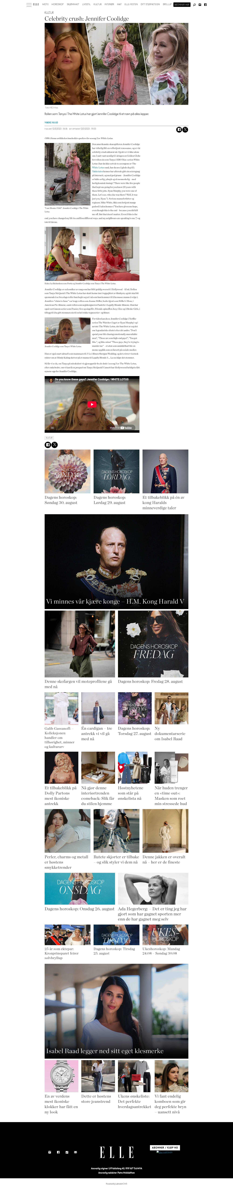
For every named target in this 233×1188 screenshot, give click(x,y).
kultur (49, 438)
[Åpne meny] (29, 4)
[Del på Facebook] (179, 130)
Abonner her (181, 5)
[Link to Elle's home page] (116, 1152)
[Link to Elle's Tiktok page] (67, 1152)
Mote (45, 4)
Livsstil (86, 4)
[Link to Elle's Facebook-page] (58, 1152)
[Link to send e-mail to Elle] (75, 1152)
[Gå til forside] (36, 4)
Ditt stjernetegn (150, 4)
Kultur (98, 4)
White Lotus (98, 167)
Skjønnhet (73, 4)
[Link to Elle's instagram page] (50, 1152)
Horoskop (58, 4)
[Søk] (194, 5)
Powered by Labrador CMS (116, 1184)
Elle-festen (131, 4)
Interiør (109, 4)
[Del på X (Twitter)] (185, 130)
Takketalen (97, 171)
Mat (119, 4)
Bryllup (167, 4)
